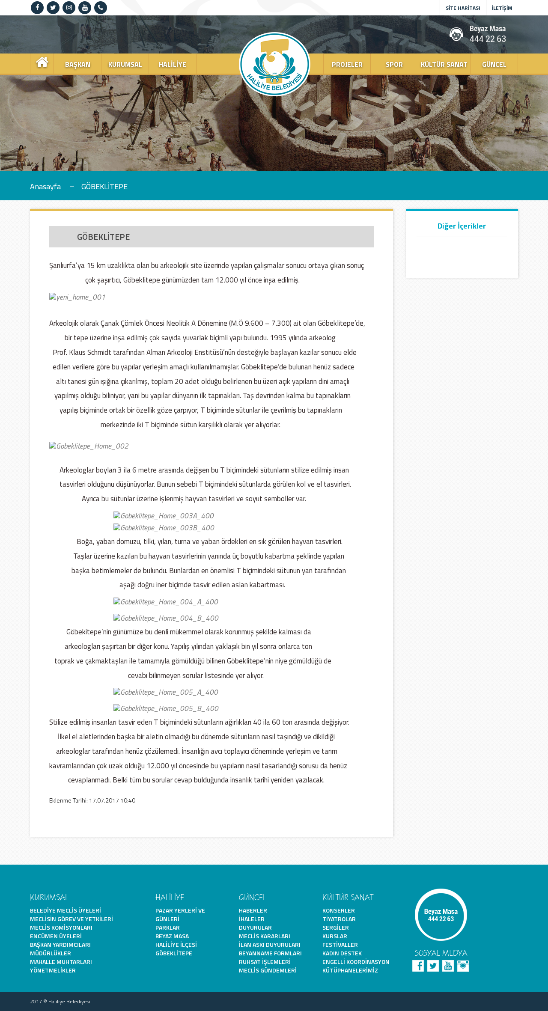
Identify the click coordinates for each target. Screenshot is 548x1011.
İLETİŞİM (502, 8)
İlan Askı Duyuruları (270, 944)
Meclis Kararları (264, 935)
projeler (347, 64)
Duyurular (255, 927)
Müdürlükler (50, 953)
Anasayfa (45, 186)
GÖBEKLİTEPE (104, 186)
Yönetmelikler (53, 970)
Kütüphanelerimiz (350, 970)
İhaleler (252, 918)
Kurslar (334, 935)
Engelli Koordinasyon (356, 961)
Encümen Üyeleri (56, 935)
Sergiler (335, 927)
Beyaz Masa (172, 935)
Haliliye (172, 64)
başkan (77, 64)
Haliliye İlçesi (176, 944)
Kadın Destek (342, 953)
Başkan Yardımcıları (60, 944)
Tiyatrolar (339, 918)
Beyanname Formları (270, 953)
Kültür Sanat (444, 64)
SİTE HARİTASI (463, 8)
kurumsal (125, 64)
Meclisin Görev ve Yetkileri (71, 918)
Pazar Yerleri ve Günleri (180, 914)
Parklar (167, 927)
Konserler (338, 910)
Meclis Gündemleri (268, 970)
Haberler (253, 910)
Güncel (494, 64)
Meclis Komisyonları (61, 927)
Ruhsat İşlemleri (265, 961)
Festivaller (340, 944)
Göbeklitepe (173, 953)
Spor (394, 64)
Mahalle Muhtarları (61, 961)
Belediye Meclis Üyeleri (65, 910)
